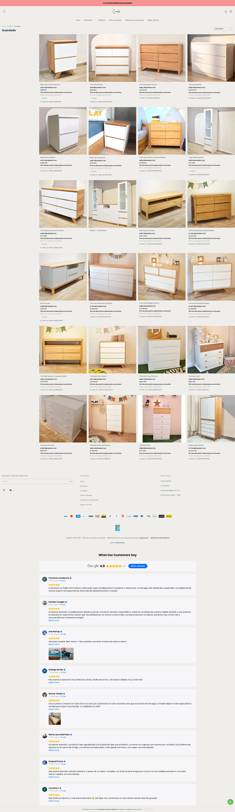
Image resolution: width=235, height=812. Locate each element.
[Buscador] (4, 12)
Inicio (78, 20)
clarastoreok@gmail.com (170, 490)
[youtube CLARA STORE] (10, 490)
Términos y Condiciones (134, 20)
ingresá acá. (144, 538)
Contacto (101, 20)
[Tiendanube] (117, 543)
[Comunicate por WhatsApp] (230, 802)
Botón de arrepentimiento (160, 538)
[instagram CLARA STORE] (4, 490)
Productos (88, 20)
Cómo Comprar (115, 20)
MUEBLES (9, 26)
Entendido (148, 809)
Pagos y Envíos (153, 20)
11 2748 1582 (164, 486)
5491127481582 (165, 481)
